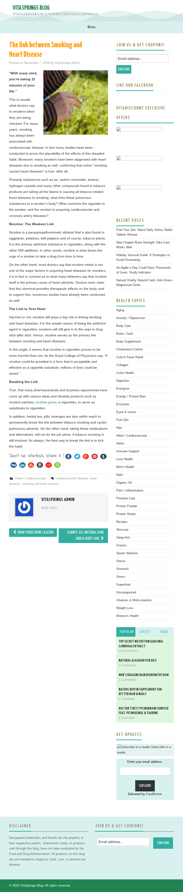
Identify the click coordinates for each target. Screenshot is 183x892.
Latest (145, 632)
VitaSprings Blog (31, 8)
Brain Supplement (128, 341)
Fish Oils (122, 420)
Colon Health (125, 373)
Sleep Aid (122, 537)
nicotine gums (46, 402)
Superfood (123, 584)
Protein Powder (126, 506)
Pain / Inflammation (129, 490)
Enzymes (122, 404)
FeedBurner (154, 794)
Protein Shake (126, 514)
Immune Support (127, 451)
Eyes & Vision (126, 412)
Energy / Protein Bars (131, 396)
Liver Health (124, 459)
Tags (164, 632)
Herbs (120, 443)
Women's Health (127, 616)
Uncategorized (126, 592)
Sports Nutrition (127, 553)
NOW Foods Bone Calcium (35, 532)
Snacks (121, 545)
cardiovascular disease (72, 478)
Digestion (122, 380)
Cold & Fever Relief (129, 357)
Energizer (122, 388)
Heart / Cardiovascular (30, 478)
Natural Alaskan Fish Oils (138, 660)
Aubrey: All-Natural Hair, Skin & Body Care (85, 535)
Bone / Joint (124, 333)
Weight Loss (124, 608)
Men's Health (125, 467)
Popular (127, 632)
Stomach (122, 569)
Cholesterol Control (129, 349)
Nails (119, 475)
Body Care (123, 326)
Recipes (121, 522)
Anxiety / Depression (130, 318)
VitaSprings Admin (67, 63)
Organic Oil (124, 482)
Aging (120, 310)
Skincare (122, 529)
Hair (119, 427)
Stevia (120, 561)
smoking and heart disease (40, 484)
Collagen (122, 365)
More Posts (49, 508)
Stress (120, 576)
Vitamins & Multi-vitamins (134, 600)
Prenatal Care (125, 498)
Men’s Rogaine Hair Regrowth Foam (144, 675)
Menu (92, 27)
